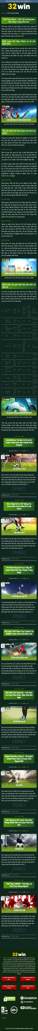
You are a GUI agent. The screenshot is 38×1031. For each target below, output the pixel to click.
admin (27, 451)
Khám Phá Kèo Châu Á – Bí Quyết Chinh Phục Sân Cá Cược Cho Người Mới (19, 758)
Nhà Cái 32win (7, 958)
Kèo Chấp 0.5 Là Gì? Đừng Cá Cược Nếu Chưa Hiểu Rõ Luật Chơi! (19, 506)
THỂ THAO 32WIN (19, 436)
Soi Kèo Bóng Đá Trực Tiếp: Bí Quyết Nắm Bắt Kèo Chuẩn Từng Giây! (19, 570)
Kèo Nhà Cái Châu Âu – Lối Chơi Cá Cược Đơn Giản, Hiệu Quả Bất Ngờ (19, 695)
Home (3, 13)
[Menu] (2, 6)
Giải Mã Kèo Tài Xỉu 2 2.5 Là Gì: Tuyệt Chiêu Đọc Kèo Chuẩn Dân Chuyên (19, 442)
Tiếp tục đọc (19, 488)
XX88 (3, 1018)
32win (19, 34)
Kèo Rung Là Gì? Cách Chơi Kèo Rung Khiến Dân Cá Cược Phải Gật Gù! (19, 822)
